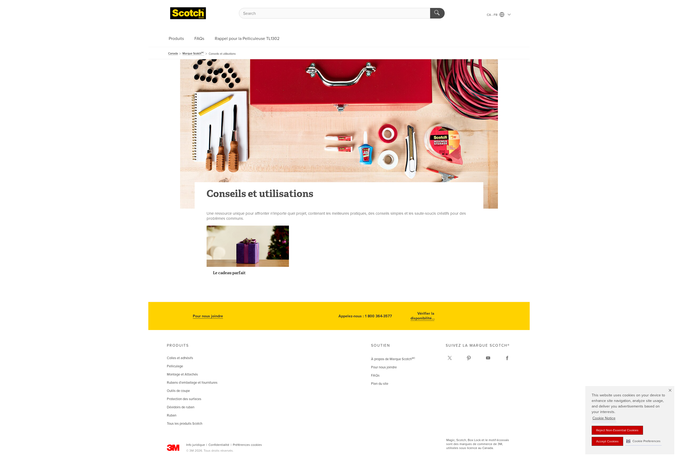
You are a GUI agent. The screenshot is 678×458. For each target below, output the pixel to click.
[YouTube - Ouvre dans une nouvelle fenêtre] (488, 358)
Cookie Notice (603, 418)
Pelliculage (175, 366)
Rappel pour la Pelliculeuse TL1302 (247, 38)
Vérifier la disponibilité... (422, 315)
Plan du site (379, 384)
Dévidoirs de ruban (180, 407)
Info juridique (195, 445)
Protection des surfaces (184, 399)
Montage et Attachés (182, 374)
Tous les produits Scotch (184, 424)
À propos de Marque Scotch (393, 359)
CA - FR (492, 15)
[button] (643, 441)
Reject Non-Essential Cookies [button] (617, 430)
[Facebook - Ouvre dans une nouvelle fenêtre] (507, 358)
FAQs (199, 38)
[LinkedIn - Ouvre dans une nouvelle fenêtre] (469, 358)
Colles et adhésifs (180, 358)
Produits (176, 38)
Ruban (171, 415)
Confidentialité (218, 445)
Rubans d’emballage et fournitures (192, 383)
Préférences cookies (247, 445)
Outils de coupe (178, 391)
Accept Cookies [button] (607, 441)
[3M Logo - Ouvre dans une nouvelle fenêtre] (188, 13)
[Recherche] (437, 13)
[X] (450, 358)
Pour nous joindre (208, 316)
